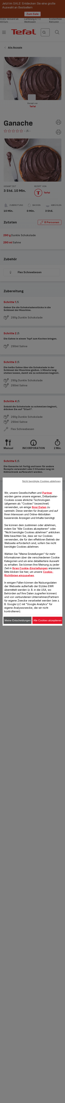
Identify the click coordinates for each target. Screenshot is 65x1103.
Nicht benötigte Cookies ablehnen (41, 481)
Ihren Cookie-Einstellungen (30, 568)
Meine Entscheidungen (18, 620)
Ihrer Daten (39, 506)
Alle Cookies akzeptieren (47, 620)
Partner (47, 492)
